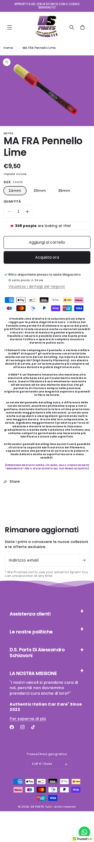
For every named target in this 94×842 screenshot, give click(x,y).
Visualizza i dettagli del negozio (36, 286)
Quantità (12, 201)
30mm (40, 190)
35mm (64, 190)
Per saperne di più (28, 719)
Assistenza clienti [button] (30, 613)
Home (8, 48)
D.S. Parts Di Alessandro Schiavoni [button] (37, 652)
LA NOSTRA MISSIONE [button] (33, 673)
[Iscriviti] (83, 560)
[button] (9, 27)
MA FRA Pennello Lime (39, 48)
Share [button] (15, 481)
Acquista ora (47, 257)
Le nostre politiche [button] (31, 631)
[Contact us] (84, 832)
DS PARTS (37, 807)
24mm (15, 190)
